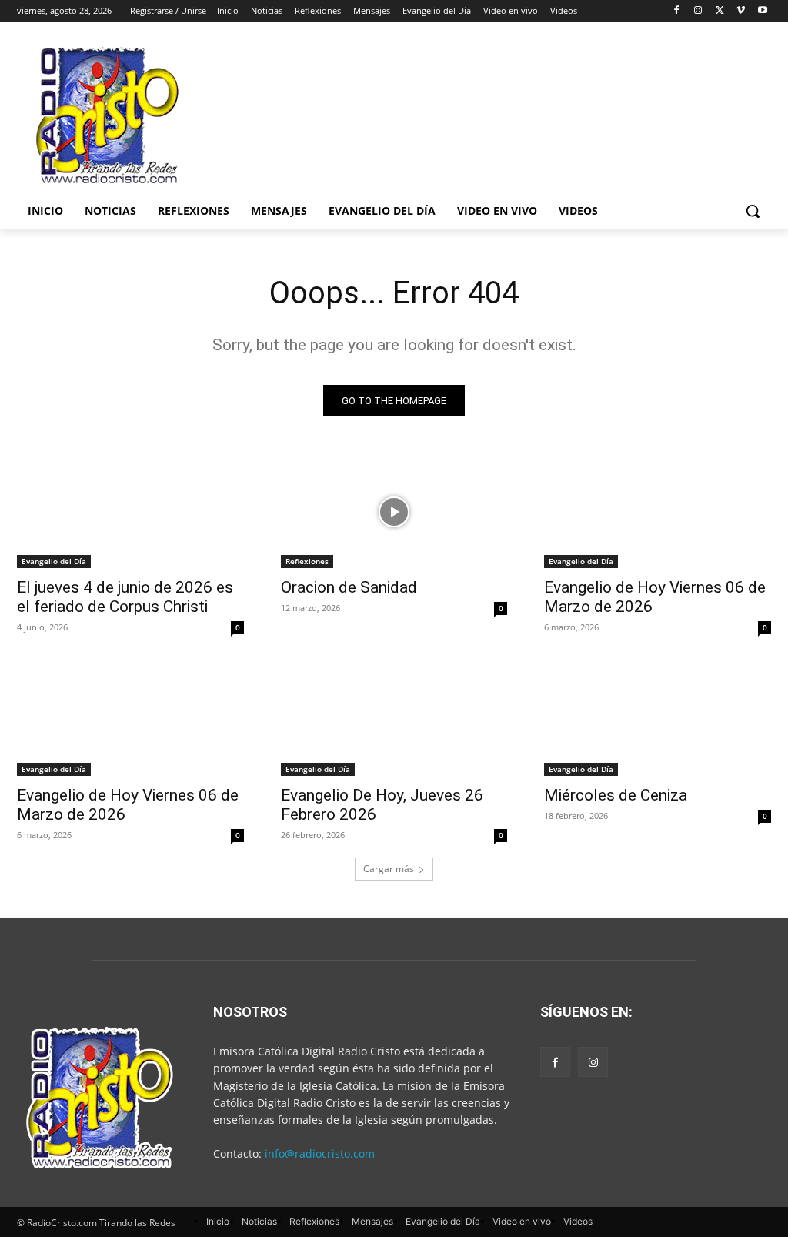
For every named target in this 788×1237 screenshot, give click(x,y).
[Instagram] (698, 11)
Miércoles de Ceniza (615, 795)
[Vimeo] (741, 11)
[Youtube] (762, 11)
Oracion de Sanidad (349, 587)
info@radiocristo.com (320, 1153)
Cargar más (388, 868)
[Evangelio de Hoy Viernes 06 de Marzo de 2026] (657, 511)
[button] (752, 210)
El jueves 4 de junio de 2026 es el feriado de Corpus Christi (125, 597)
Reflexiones (307, 561)
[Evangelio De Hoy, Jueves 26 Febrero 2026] (394, 718)
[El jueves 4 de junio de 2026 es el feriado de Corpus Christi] (130, 511)
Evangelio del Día (54, 561)
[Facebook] (677, 11)
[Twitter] (720, 11)
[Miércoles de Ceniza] (657, 718)
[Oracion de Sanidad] (394, 511)
